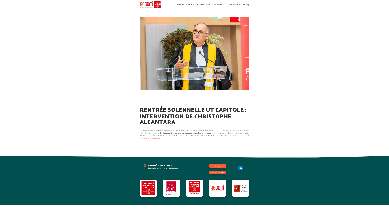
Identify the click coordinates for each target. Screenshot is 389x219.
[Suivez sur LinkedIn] (240, 168)
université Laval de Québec (150, 138)
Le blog (246, 5)
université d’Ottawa (238, 135)
